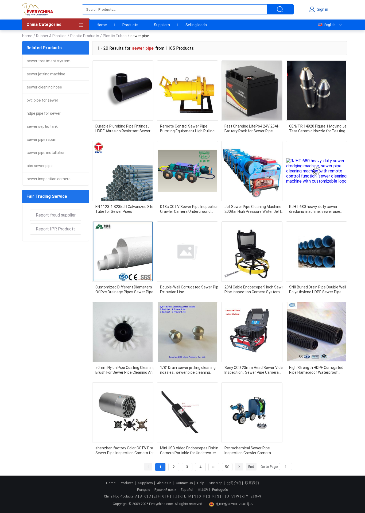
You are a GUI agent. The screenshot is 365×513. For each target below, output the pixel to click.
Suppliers (162, 25)
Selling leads (196, 25)
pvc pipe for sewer (42, 100)
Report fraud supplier (56, 215)
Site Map (216, 483)
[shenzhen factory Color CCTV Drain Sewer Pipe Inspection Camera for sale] (122, 412)
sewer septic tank (42, 126)
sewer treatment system (49, 61)
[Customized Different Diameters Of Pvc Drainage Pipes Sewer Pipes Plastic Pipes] (122, 251)
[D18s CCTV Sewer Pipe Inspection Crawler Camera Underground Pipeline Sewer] (187, 171)
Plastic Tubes (115, 36)
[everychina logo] (37, 9)
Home (102, 25)
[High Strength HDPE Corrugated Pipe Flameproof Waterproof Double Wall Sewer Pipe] (316, 332)
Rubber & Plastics (51, 36)
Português (220, 489)
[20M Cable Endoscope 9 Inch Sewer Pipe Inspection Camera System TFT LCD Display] (252, 251)
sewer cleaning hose (44, 87)
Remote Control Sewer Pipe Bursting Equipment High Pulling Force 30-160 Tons (187, 128)
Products (130, 25)
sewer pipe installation (46, 153)
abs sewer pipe (40, 166)
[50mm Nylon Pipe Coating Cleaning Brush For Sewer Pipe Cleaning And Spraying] (122, 332)
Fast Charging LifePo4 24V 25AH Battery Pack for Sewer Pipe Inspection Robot (251, 128)
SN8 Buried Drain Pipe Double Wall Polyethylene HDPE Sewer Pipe (317, 289)
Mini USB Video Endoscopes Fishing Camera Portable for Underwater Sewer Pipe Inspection (190, 450)
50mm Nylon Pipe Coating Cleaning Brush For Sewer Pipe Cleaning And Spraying (125, 369)
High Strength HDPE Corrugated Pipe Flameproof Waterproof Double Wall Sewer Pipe (316, 369)
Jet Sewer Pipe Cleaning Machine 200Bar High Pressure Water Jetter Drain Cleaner (254, 209)
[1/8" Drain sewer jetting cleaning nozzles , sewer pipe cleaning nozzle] (187, 332)
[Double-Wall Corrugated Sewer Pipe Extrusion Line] (187, 251)
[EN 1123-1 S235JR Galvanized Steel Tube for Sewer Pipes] (122, 171)
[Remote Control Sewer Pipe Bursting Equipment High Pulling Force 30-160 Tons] (187, 90)
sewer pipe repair (41, 139)
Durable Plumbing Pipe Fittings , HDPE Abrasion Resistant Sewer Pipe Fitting (122, 128)
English (329, 25)
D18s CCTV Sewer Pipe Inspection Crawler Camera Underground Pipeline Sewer (189, 209)
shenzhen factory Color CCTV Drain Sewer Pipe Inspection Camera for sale (125, 450)
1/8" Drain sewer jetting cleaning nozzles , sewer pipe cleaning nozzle (188, 369)
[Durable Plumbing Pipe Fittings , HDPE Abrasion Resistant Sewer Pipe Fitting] (122, 90)
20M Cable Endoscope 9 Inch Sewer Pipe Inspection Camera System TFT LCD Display (254, 289)
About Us (164, 483)
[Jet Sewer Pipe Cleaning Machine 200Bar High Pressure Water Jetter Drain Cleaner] (252, 171)
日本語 (202, 489)
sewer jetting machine (46, 74)
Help (200, 483)
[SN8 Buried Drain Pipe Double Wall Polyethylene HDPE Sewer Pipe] (316, 251)
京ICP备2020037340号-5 (234, 504)
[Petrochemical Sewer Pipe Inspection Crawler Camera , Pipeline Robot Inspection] (252, 412)
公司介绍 (234, 483)
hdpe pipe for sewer (44, 113)
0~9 (258, 496)
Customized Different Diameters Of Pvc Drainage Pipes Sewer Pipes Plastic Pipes (125, 289)
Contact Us (184, 483)
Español (187, 489)
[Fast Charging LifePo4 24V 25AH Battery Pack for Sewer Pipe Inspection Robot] (252, 90)
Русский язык (165, 489)
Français (143, 489)
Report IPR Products (56, 229)
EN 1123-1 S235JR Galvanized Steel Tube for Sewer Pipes (125, 209)
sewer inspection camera (49, 179)
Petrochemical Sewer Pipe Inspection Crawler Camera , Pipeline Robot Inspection (248, 450)
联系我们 (252, 483)
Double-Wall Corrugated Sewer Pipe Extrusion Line (190, 289)
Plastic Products (84, 36)
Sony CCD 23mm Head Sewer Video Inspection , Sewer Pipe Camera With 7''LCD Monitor (254, 369)
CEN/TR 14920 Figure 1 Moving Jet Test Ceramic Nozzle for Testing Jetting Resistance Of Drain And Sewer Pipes (318, 128)
